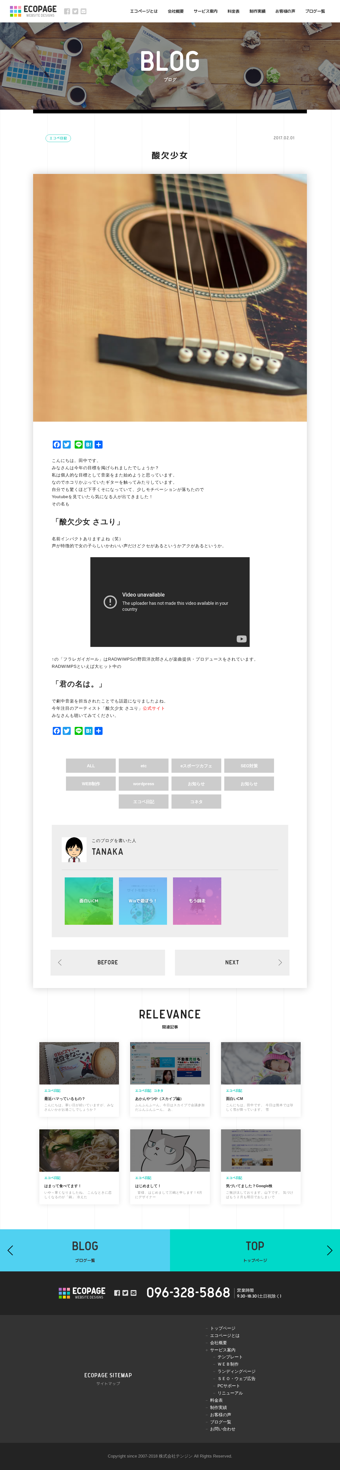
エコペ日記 (58, 138)
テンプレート (230, 1357)
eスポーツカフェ (196, 766)
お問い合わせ (222, 1429)
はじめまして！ (148, 1186)
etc (144, 766)
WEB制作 (91, 783)
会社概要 (176, 11)
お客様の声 (285, 11)
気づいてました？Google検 (249, 1186)
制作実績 (257, 11)
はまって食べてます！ (63, 1186)
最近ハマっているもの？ (64, 1098)
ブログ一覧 (315, 11)
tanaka (108, 852)
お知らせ (196, 783)
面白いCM (234, 1098)
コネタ (196, 801)
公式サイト (154, 708)
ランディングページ (237, 1371)
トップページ (222, 1328)
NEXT (232, 963)
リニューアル (230, 1393)
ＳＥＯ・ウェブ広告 (237, 1378)
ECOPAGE (40, 11)
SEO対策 (249, 766)
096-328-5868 (188, 1293)
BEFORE (108, 963)
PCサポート (229, 1386)
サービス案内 (206, 11)
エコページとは (144, 11)
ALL (91, 766)
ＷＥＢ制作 (228, 1364)
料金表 (233, 11)
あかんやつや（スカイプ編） (159, 1098)
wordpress (143, 783)
